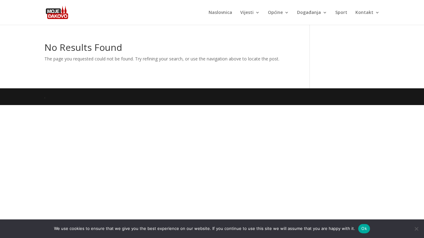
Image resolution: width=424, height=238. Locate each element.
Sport (341, 12)
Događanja (309, 12)
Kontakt (364, 12)
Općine (275, 12)
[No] (416, 229)
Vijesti (247, 12)
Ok (364, 228)
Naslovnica (220, 12)
